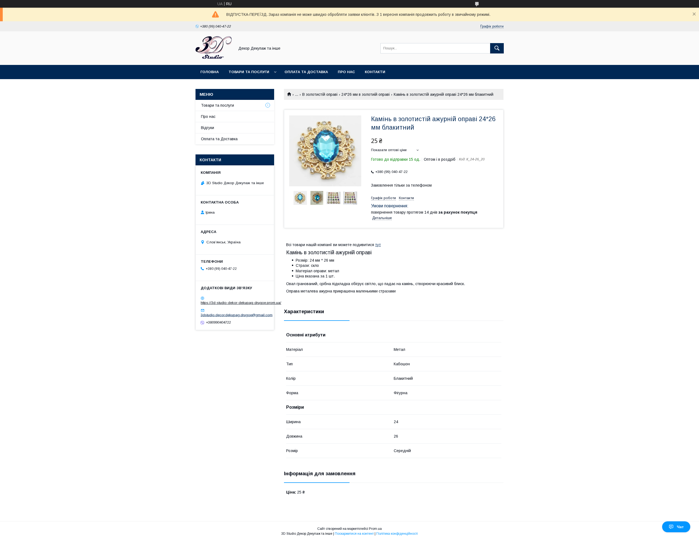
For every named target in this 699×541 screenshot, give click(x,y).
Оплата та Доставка (306, 72)
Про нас (346, 72)
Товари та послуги (249, 72)
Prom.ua (375, 529)
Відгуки (207, 127)
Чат (680, 527)
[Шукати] (497, 48)
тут (378, 245)
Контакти (375, 72)
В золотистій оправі (319, 94)
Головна (209, 72)
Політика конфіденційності (397, 534)
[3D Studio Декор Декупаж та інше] (214, 58)
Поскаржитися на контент (354, 534)
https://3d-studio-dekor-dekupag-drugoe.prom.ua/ (241, 303)
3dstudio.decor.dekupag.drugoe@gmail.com (237, 315)
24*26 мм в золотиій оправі (365, 94)
